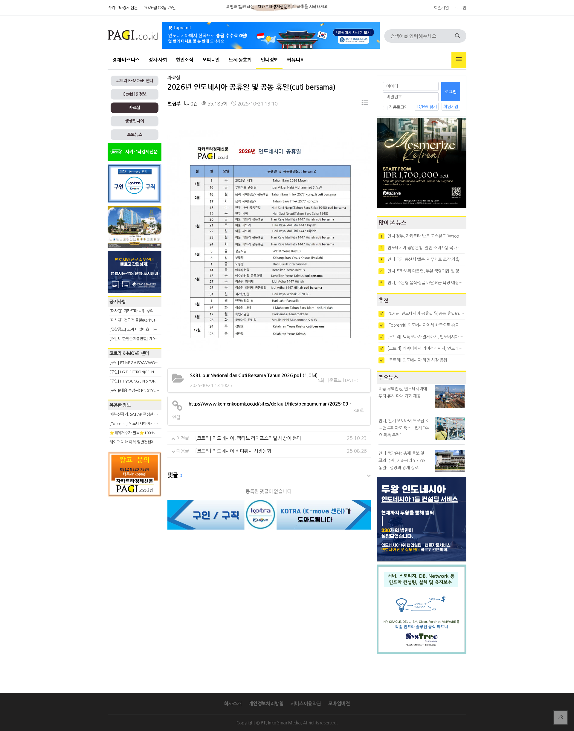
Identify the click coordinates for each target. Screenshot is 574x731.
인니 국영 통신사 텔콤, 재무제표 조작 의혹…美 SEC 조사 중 (422, 259)
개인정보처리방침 (265, 703)
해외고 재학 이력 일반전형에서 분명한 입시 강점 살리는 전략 (157, 442)
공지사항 (117, 301)
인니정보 (269, 60)
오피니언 (211, 60)
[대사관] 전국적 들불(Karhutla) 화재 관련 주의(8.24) (151, 320)
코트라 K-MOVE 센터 (134, 81)
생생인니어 (134, 121)
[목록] (365, 104)
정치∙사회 (157, 60)
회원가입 (441, 8)
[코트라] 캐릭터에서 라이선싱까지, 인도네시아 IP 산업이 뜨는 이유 (422, 348)
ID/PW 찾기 (426, 107)
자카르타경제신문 (123, 8)
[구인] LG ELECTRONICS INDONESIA (139, 372)
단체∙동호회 (240, 60)
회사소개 (232, 703)
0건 (193, 103)
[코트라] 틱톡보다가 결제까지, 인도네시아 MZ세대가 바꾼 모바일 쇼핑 (422, 337)
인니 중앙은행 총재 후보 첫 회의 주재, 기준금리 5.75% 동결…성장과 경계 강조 (401, 460)
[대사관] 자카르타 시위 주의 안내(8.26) (140, 311)
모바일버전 (339, 703)
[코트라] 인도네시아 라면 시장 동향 (413, 360)
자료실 (134, 107)
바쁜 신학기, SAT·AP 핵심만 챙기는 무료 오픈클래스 (150, 414)
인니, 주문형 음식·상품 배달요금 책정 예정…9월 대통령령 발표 (422, 283)
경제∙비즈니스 (125, 60)
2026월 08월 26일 (160, 8)
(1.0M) (254, 375)
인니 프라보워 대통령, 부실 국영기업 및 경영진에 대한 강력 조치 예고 (422, 271)
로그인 (460, 8)
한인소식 (184, 60)
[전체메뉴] (458, 60)
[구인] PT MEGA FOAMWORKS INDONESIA (145, 363)
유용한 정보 (120, 405)
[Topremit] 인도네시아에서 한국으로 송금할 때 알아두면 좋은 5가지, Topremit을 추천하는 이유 (422, 325)
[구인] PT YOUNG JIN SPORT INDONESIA (143, 381)
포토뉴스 (134, 134)
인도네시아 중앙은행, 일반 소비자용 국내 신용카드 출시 (422, 248)
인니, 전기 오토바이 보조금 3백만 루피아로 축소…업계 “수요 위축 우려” (403, 428)
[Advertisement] (134, 553)
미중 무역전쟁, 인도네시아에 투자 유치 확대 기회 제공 (402, 392)
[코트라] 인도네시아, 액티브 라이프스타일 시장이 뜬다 (248, 438)
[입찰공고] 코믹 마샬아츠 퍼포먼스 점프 (140, 329)
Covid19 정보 (134, 94)
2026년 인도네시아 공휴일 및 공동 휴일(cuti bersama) (422, 313)
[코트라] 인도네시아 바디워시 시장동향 (233, 451)
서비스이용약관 (306, 703)
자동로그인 (398, 107)
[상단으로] (560, 717)
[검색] (457, 36)
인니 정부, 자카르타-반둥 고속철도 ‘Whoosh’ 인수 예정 (422, 236)
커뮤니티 (295, 60)
